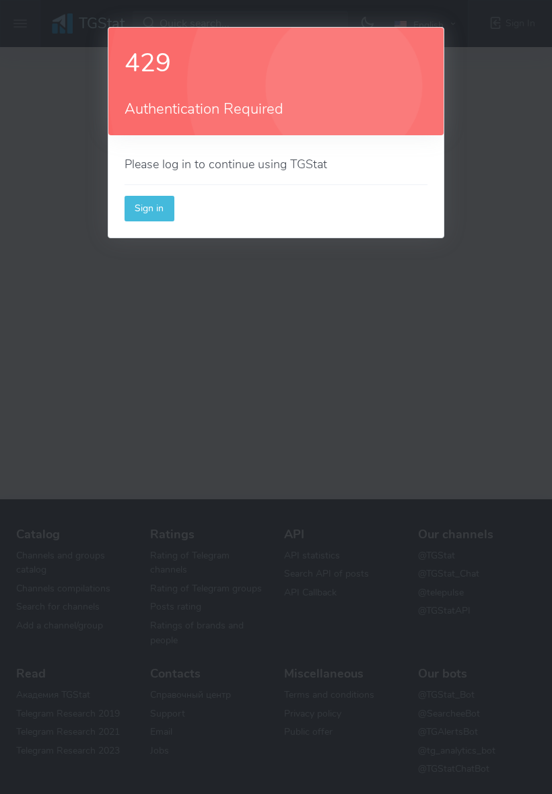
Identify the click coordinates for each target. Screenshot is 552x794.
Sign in (149, 208)
